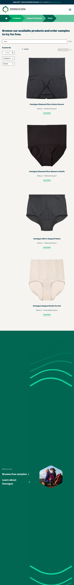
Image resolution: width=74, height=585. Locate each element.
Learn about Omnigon (9, 482)
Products (17, 18)
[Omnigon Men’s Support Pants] (47, 220)
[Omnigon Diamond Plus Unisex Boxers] (47, 85)
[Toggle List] (71, 49)
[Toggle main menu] (70, 9)
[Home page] (14, 9)
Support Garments (34, 18)
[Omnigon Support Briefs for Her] (47, 287)
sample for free (56, 2)
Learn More (47, 113)
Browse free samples (14, 474)
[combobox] (63, 49)
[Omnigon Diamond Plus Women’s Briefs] (47, 153)
